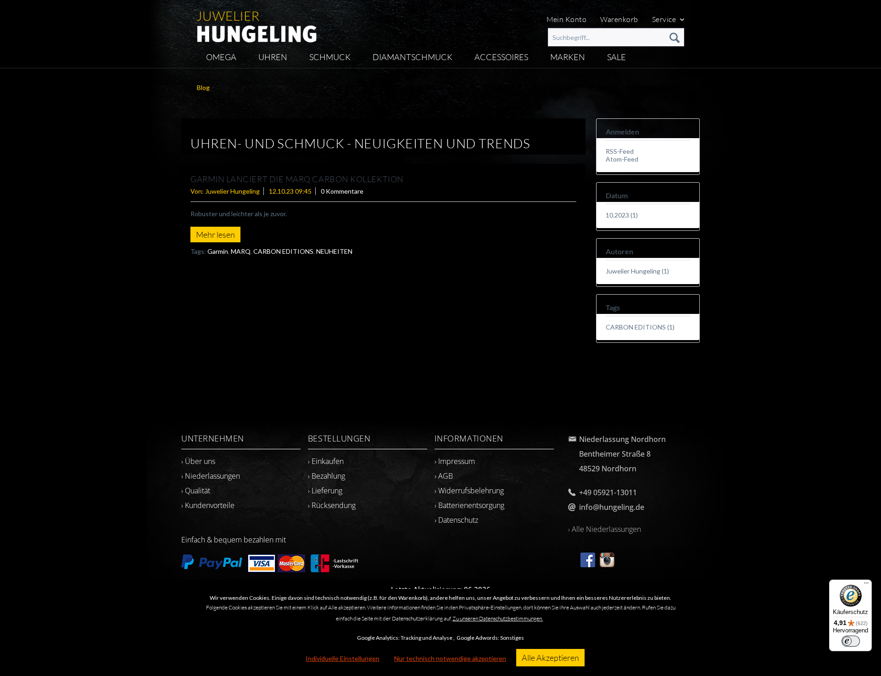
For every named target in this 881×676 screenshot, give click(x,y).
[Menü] (866, 585)
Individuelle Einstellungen (342, 658)
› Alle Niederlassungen (604, 529)
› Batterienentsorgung (469, 505)
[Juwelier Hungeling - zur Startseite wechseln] (257, 22)
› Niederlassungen (210, 476)
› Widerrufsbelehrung (469, 491)
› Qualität (195, 491)
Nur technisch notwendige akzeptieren (450, 658)
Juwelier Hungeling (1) (637, 271)
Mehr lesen (215, 234)
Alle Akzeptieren (550, 658)
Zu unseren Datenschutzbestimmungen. (497, 618)
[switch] (851, 641)
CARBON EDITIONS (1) (640, 327)
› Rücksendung (332, 505)
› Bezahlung (326, 476)
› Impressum (455, 461)
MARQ (241, 251)
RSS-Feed (620, 151)
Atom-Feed (622, 159)
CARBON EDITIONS (283, 251)
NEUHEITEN (334, 251)
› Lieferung (325, 491)
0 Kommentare (342, 191)
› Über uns (198, 461)
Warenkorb (619, 19)
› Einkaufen (326, 461)
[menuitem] (616, 37)
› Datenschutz (456, 520)
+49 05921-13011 (608, 492)
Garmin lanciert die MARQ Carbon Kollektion (297, 179)
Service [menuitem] (665, 19)
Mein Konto (566, 19)
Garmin (217, 251)
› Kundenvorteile (207, 505)
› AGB (444, 476)
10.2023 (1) (622, 215)
